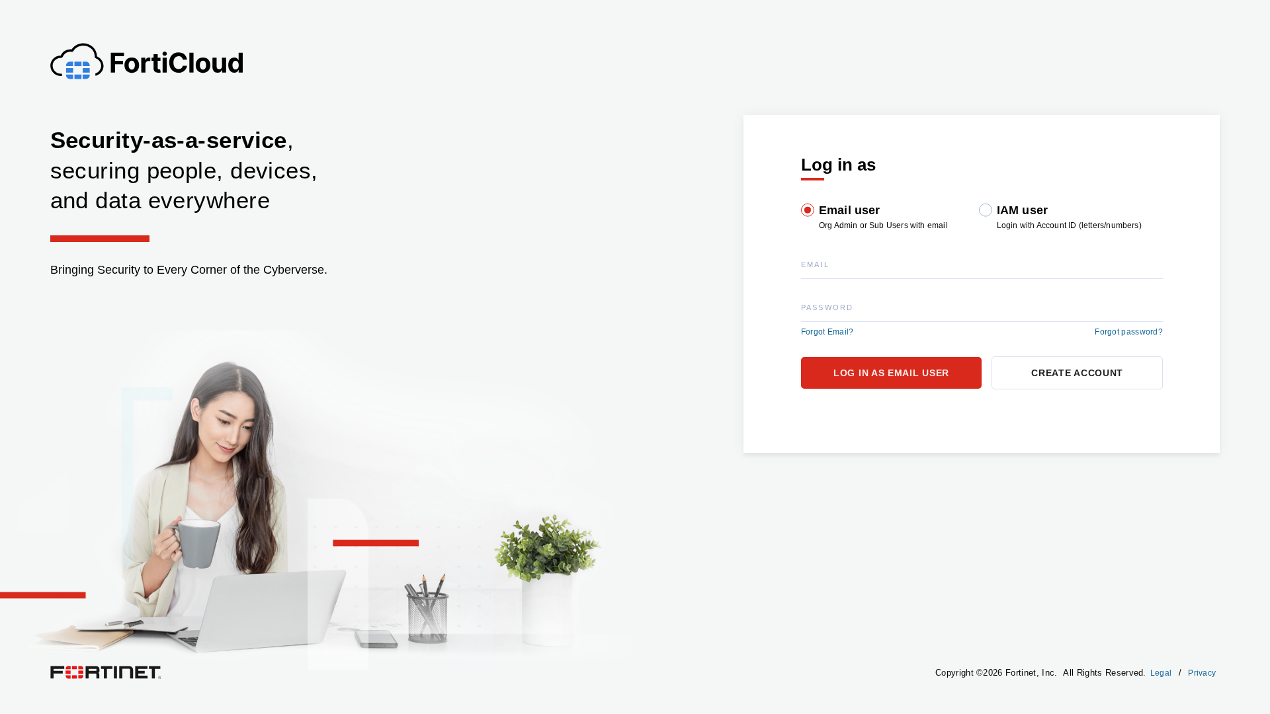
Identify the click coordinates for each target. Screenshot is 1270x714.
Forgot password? (1129, 332)
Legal (1161, 673)
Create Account (1077, 373)
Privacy (1202, 673)
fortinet (63, 669)
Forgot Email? (827, 332)
